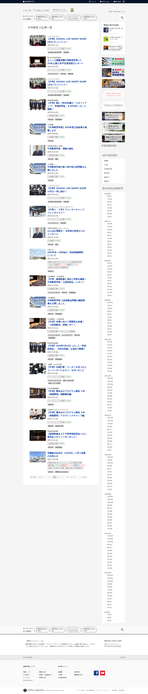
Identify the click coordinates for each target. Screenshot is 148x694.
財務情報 (121, 690)
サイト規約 (80, 690)
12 (61, 477)
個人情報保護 (90, 690)
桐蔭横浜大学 (78, 675)
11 (58, 477)
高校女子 (106, 177)
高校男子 (106, 181)
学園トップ (26, 672)
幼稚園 (106, 160)
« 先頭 (39, 477)
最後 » (85, 477)
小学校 (106, 165)
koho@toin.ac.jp (113, 644)
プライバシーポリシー (103, 690)
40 (75, 477)
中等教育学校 (108, 169)
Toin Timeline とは (117, 11)
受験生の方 (42, 672)
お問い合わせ (106, 1)
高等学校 (106, 173)
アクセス (93, 1)
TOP (123, 657)
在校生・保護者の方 (45, 675)
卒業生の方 (42, 677)
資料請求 (118, 1)
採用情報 (114, 690)
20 (68, 477)
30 (71, 477)
